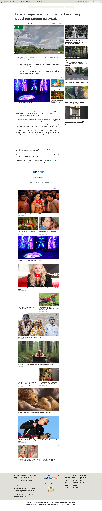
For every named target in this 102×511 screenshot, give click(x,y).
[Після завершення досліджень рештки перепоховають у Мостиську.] (76, 52)
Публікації (68, 475)
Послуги (74, 475)
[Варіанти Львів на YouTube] (83, 1)
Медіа (66, 482)
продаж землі (33, 167)
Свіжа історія (60, 7)
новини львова (47, 167)
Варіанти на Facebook (38, 177)
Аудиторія (68, 489)
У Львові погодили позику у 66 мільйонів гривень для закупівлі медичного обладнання (74, 42)
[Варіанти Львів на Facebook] (76, 1)
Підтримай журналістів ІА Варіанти (38, 182)
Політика (15, 1)
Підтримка (75, 480)
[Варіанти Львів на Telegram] (85, 1)
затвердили (53, 160)
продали (32, 155)
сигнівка (52, 167)
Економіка (29, 1)
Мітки (66, 484)
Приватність (76, 487)
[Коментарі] (61, 23)
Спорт (41, 1)
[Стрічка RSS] (87, 1)
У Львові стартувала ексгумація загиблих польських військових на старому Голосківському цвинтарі (76, 63)
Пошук (67, 487)
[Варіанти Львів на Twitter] (78, 1)
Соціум (36, 1)
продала (42, 149)
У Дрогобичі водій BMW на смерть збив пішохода (76, 83)
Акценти (67, 477)
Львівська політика (33, 7)
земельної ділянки (35, 125)
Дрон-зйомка (74, 478)
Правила (75, 485)
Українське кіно (52, 7)
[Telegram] (59, 23)
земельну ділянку (22, 112)
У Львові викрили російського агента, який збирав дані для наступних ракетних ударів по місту (76, 102)
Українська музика (43, 7)
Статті (66, 7)
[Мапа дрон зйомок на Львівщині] (51, 489)
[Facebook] (52, 23)
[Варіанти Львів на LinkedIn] (81, 1)
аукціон (27, 167)
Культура (22, 1)
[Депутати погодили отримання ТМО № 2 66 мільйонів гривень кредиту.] (76, 32)
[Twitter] (54, 23)
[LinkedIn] (56, 23)
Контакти (75, 482)
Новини (71, 7)
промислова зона (40, 167)
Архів (66, 485)
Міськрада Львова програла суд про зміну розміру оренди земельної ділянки (75, 122)
